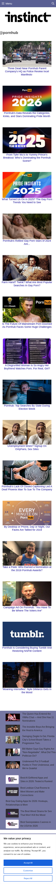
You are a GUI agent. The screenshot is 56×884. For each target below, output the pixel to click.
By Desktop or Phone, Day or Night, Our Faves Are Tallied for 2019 (27, 528)
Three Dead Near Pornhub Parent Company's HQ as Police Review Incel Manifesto (27, 71)
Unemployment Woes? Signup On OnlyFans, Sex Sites (27, 448)
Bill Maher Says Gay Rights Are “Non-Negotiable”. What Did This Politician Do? (39, 752)
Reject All (28, 878)
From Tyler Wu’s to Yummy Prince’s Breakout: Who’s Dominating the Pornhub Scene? (27, 157)
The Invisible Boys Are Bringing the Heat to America (38, 729)
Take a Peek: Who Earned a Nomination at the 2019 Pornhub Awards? (27, 569)
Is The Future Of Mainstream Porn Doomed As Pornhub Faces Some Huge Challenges (27, 325)
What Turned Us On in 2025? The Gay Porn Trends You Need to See (27, 201)
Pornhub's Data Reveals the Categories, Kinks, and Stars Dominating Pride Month (27, 115)
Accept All (28, 863)
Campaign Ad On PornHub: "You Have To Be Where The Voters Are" (27, 609)
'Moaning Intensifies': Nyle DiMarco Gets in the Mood (26, 691)
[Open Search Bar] (53, 4)
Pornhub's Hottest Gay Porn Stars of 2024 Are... (27, 242)
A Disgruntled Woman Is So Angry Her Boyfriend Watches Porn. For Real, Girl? (27, 367)
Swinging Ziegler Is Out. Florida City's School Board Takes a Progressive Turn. (38, 739)
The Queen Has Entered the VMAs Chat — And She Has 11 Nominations (38, 717)
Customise (28, 870)
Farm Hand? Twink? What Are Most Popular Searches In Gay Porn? (27, 284)
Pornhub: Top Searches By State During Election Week (27, 407)
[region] (28, 859)
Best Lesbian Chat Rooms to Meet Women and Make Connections (35, 791)
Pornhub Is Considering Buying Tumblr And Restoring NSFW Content (27, 649)
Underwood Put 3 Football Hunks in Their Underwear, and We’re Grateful (38, 765)
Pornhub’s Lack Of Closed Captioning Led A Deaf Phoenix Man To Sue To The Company (27, 488)
